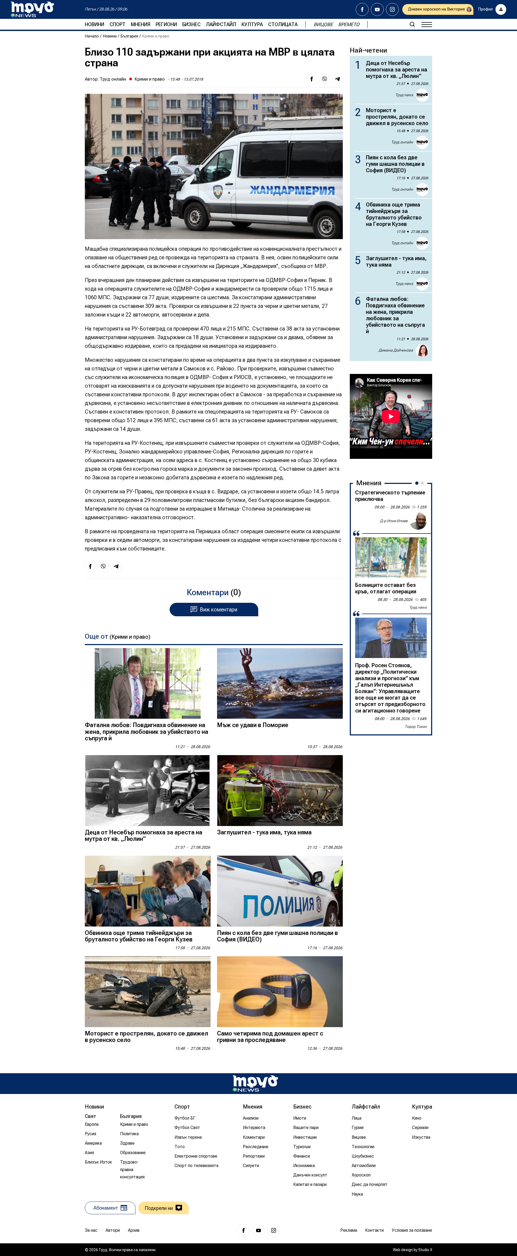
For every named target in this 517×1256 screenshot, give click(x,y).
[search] (412, 24)
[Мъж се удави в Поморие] (280, 683)
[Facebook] (362, 9)
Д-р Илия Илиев (394, 521)
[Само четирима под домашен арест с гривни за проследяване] (280, 991)
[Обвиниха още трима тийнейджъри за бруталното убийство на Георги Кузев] (148, 891)
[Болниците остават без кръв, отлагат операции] (391, 557)
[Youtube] (377, 9)
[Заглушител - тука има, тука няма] (280, 790)
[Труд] (255, 1083)
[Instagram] (392, 9)
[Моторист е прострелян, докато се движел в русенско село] (148, 991)
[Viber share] (324, 79)
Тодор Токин (416, 726)
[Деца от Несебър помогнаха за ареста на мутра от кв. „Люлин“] (148, 790)
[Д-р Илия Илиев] (418, 521)
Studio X (425, 1250)
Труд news (404, 95)
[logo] (32, 9)
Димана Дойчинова (396, 350)
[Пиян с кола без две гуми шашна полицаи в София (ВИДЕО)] (280, 891)
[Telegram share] (337, 79)
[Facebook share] (311, 79)
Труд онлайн (113, 79)
